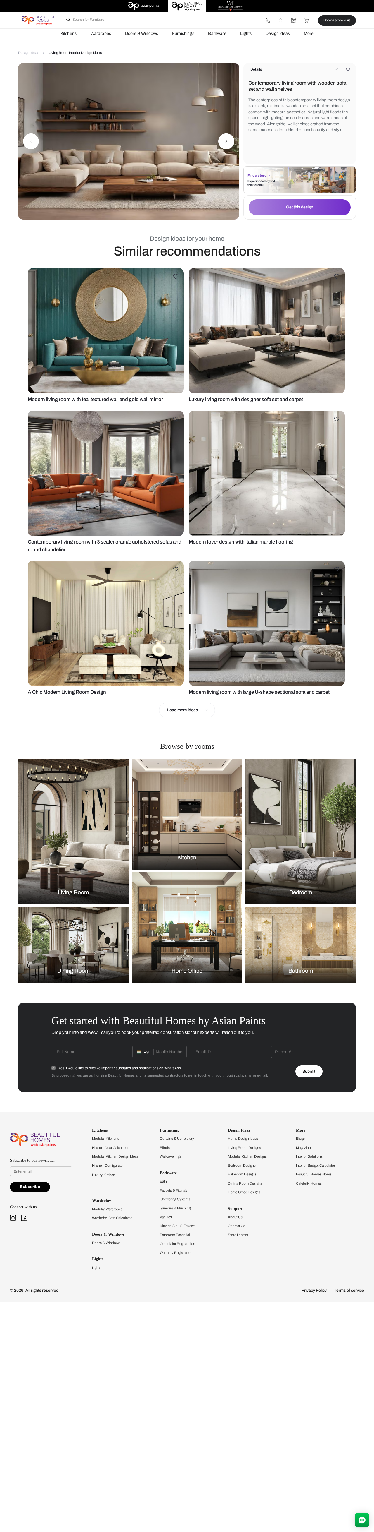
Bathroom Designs (242, 1174)
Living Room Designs (244, 1147)
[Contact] (268, 20)
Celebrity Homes (309, 1183)
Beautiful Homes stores (314, 1174)
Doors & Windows (141, 33)
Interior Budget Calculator (315, 1165)
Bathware (217, 33)
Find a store (256, 175)
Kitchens (68, 33)
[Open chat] (362, 1520)
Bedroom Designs (242, 1165)
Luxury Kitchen (103, 1175)
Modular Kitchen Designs (247, 1156)
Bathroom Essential (175, 1235)
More (309, 33)
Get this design (299, 207)
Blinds (165, 1147)
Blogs (300, 1138)
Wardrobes (101, 33)
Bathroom (300, 971)
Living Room (73, 892)
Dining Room (73, 971)
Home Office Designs (244, 1192)
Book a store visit (336, 20)
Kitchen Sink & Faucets (177, 1226)
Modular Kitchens (105, 1138)
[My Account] (280, 20)
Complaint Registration (177, 1243)
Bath (163, 1181)
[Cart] (306, 20)
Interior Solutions (309, 1156)
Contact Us (236, 1226)
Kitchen (186, 857)
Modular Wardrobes (107, 1209)
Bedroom (300, 892)
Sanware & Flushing (175, 1208)
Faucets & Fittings (173, 1190)
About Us (235, 1217)
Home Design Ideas (243, 1138)
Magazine (303, 1147)
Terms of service (349, 1290)
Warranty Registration (176, 1253)
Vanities (166, 1217)
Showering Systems (175, 1199)
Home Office (187, 971)
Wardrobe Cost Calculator (112, 1218)
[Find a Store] (293, 20)
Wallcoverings (170, 1156)
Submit (308, 1071)
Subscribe (30, 1187)
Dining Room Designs (245, 1183)
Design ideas (278, 33)
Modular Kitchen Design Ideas (115, 1156)
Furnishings (183, 33)
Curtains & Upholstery (177, 1138)
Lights (246, 33)
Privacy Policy (314, 1290)
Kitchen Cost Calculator (110, 1147)
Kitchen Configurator (108, 1165)
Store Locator (238, 1235)
